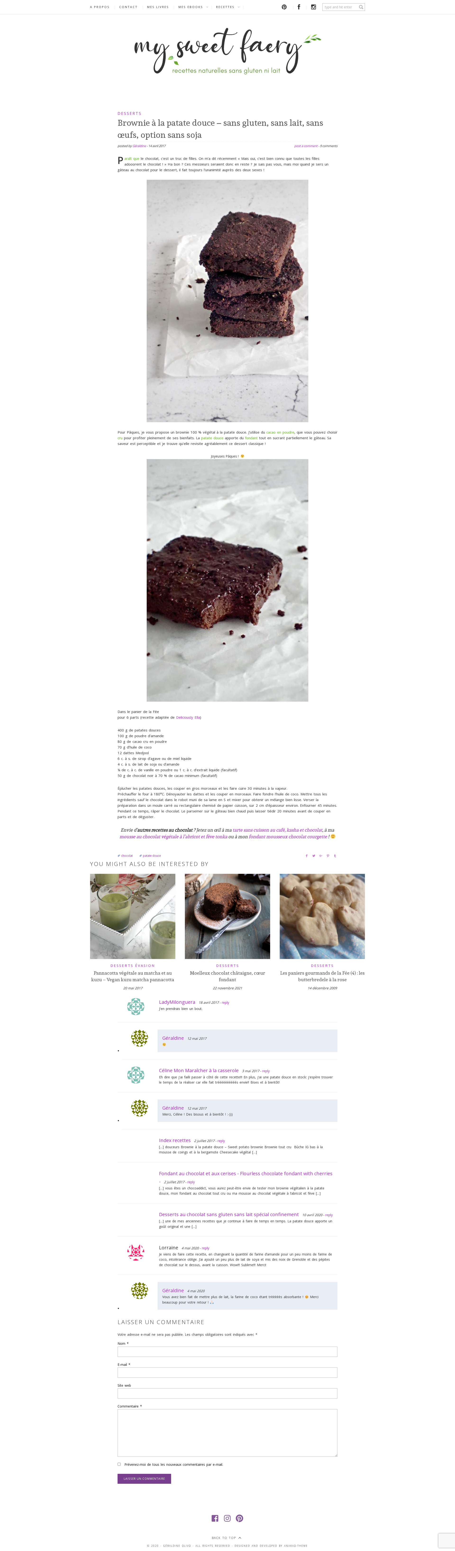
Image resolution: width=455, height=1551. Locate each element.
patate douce (152, 856)
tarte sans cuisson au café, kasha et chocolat (277, 830)
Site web (124, 1385)
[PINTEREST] (285, 7)
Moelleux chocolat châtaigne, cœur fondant (227, 976)
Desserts (130, 113)
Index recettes (175, 1140)
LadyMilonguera (177, 1002)
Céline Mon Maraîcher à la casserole (199, 1070)
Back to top (224, 1538)
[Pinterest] (240, 1518)
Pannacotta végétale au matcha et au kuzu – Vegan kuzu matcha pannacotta (132, 976)
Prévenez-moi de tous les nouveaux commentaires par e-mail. (173, 1464)
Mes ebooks (190, 7)
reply (225, 1002)
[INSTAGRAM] (314, 7)
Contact (128, 7)
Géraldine (139, 146)
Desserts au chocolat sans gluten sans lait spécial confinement (229, 1214)
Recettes (225, 7)
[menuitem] (102, 7)
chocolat (127, 856)
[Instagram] (227, 1518)
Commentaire (130, 1406)
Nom (123, 1343)
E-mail (124, 1364)
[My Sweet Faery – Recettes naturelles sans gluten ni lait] (227, 57)
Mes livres (158, 7)
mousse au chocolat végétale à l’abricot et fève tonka (173, 836)
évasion (145, 965)
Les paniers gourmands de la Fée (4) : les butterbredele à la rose (322, 976)
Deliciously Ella (188, 717)
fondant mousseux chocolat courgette (288, 836)
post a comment (306, 146)
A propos (100, 7)
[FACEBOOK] (299, 7)
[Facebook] (215, 1518)
